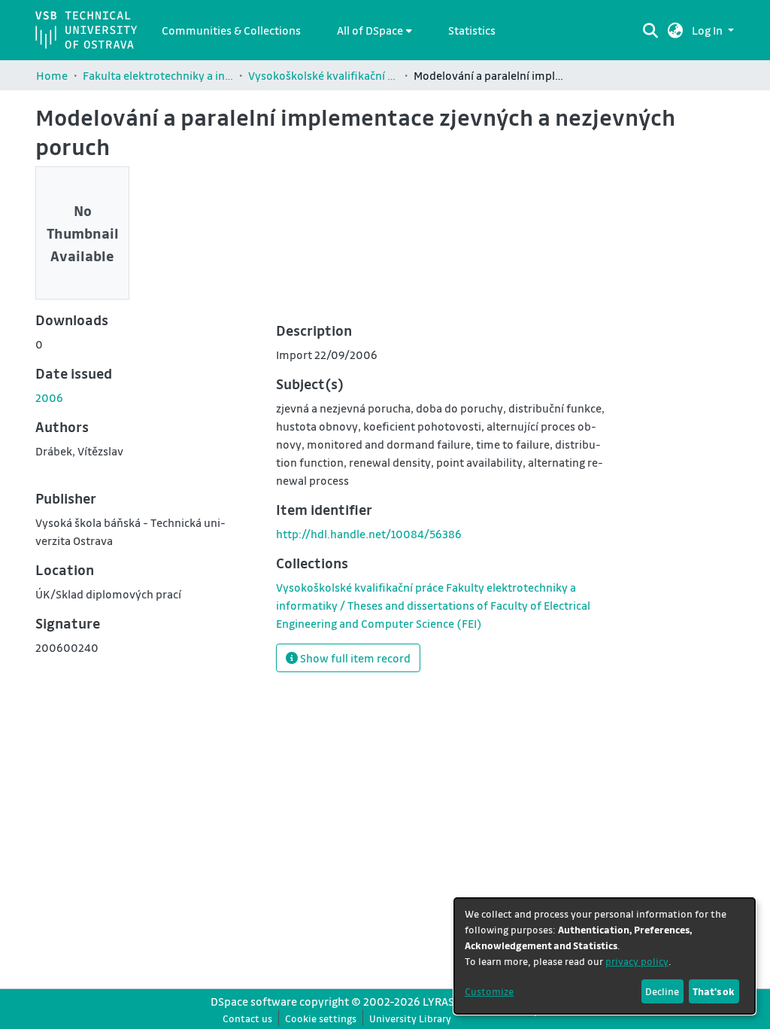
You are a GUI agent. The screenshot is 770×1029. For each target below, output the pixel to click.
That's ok (714, 991)
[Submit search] (650, 30)
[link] (433, 605)
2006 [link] (49, 397)
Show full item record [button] (354, 657)
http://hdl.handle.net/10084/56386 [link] (369, 533)
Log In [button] (708, 30)
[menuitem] (374, 30)
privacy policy (636, 960)
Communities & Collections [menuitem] (231, 30)
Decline (662, 991)
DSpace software (254, 1001)
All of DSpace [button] (370, 30)
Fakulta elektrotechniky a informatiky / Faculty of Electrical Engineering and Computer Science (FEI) (158, 75)
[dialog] (604, 956)
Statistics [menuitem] (472, 30)
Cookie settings (320, 1018)
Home (52, 75)
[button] (675, 30)
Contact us (247, 1018)
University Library (410, 1018)
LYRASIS (443, 1001)
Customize (489, 991)
